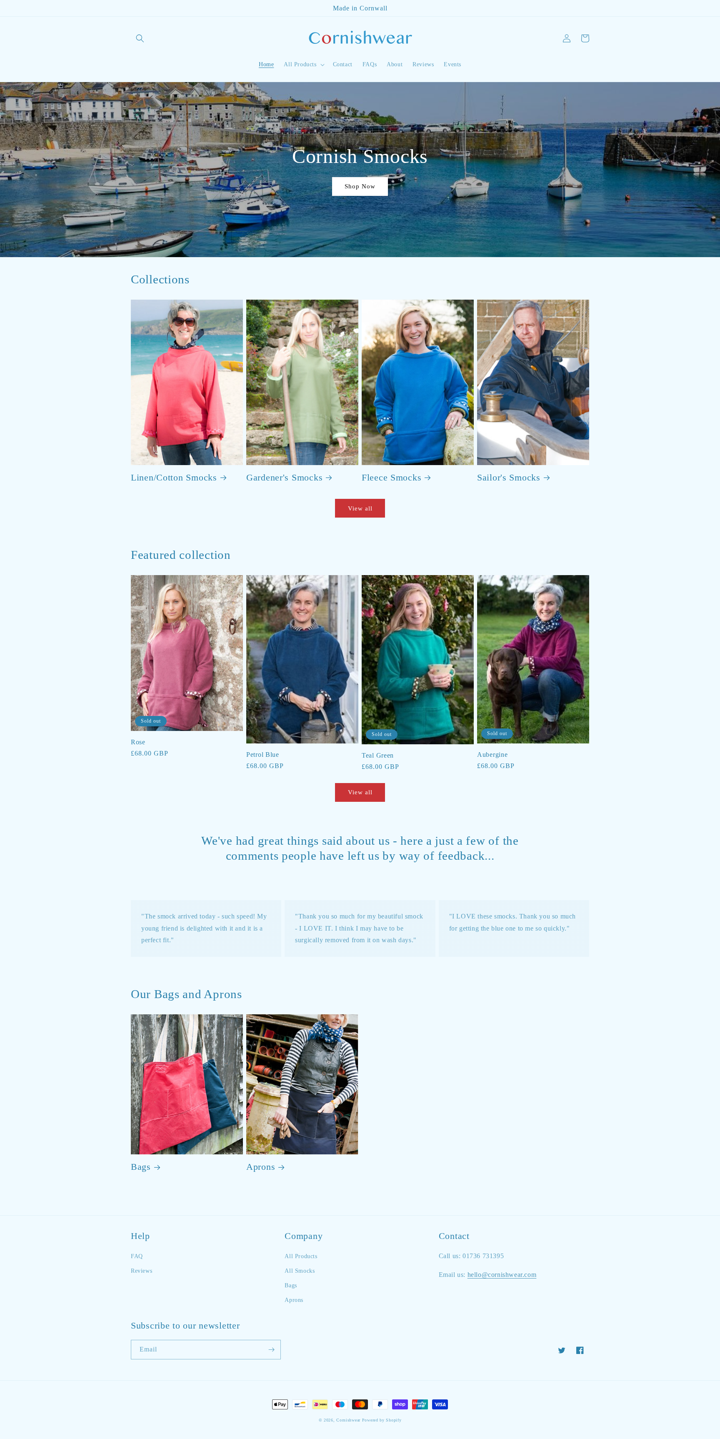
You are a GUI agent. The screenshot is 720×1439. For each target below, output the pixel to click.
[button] (140, 38)
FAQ (137, 1256)
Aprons (260, 1167)
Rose (138, 742)
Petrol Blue (262, 754)
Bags (141, 1167)
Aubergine (492, 754)
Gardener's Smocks (284, 478)
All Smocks (300, 1271)
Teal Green (378, 755)
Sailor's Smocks (508, 478)
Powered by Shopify (382, 1420)
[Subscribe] (271, 1349)
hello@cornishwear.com (502, 1274)
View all (360, 508)
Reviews (141, 1271)
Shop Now (360, 186)
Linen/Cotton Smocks (174, 478)
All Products (301, 1256)
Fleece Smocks (391, 478)
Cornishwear (348, 1420)
